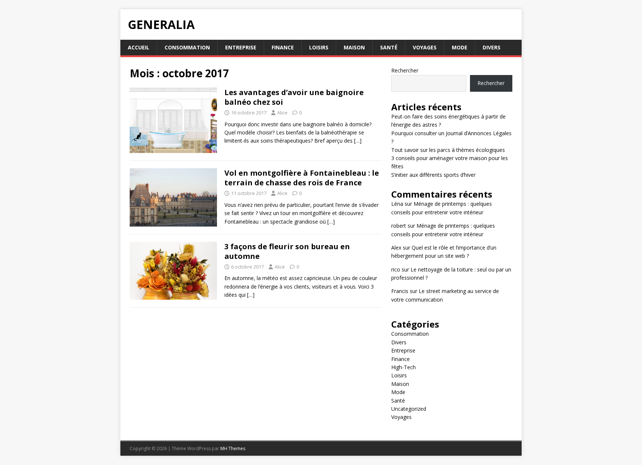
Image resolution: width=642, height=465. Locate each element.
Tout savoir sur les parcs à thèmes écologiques (448, 149)
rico (395, 269)
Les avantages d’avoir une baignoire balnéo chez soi (294, 97)
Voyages (425, 47)
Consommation (187, 47)
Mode (459, 47)
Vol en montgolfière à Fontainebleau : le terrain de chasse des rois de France (301, 178)
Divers (491, 47)
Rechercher (404, 70)
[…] (357, 140)
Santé (389, 47)
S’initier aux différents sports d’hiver (433, 174)
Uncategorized (408, 408)
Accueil (138, 47)
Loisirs (318, 47)
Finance (283, 47)
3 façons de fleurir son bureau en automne (287, 251)
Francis (399, 291)
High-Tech (403, 367)
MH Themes (232, 448)
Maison (354, 47)
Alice (282, 112)
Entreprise (240, 47)
